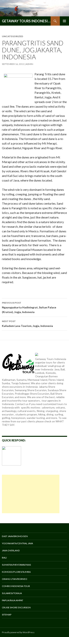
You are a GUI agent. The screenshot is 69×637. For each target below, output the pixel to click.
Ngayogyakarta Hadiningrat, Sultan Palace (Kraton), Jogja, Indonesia (29, 307)
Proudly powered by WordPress (18, 632)
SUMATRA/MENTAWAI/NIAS (16, 564)
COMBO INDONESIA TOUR (16, 586)
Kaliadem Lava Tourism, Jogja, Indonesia (27, 323)
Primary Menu (64, 21)
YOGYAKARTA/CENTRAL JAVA (17, 543)
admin (29, 64)
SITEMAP (6, 614)
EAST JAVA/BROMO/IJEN (15, 536)
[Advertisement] (30, 494)
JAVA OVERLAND (11, 550)
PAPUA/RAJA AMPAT (12, 600)
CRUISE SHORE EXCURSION (16, 607)
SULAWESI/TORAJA (12, 593)
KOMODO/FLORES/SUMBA (16, 571)
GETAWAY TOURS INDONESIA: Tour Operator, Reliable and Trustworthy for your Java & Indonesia (26, 21)
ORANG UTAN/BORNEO (14, 579)
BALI (4, 557)
